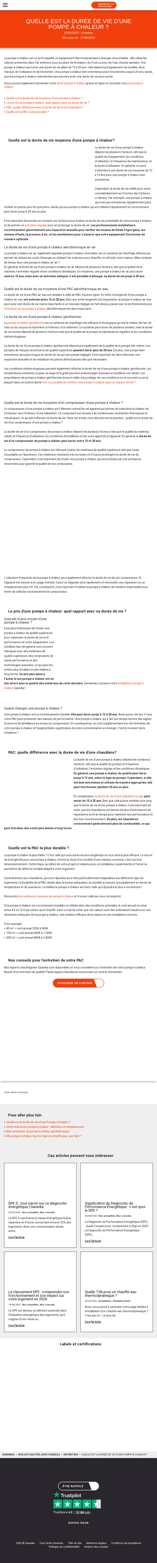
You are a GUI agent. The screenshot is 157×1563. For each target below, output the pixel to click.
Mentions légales (96, 1543)
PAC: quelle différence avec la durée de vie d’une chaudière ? (44, 107)
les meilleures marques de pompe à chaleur (46, 896)
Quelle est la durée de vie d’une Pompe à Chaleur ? (38, 1122)
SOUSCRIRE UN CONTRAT (75, 983)
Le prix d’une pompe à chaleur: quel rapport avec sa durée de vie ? (47, 103)
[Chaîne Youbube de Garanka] (90, 1531)
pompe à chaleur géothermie (26, 323)
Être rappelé (73, 1486)
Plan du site (75, 1543)
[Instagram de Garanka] (65, 1531)
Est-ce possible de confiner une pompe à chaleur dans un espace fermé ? (89, 382)
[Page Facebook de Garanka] (77, 1531)
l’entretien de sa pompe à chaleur (25, 309)
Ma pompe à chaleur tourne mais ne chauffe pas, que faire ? (44, 1136)
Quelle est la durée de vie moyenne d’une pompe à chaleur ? (44, 98)
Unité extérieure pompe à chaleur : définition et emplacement (45, 1127)
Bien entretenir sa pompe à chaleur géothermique (37, 1131)
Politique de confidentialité (64, 1547)
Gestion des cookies (96, 1547)
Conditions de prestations (126, 1543)
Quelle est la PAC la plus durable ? (27, 112)
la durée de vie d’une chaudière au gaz (119, 796)
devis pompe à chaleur (71, 83)
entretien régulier (36, 225)
